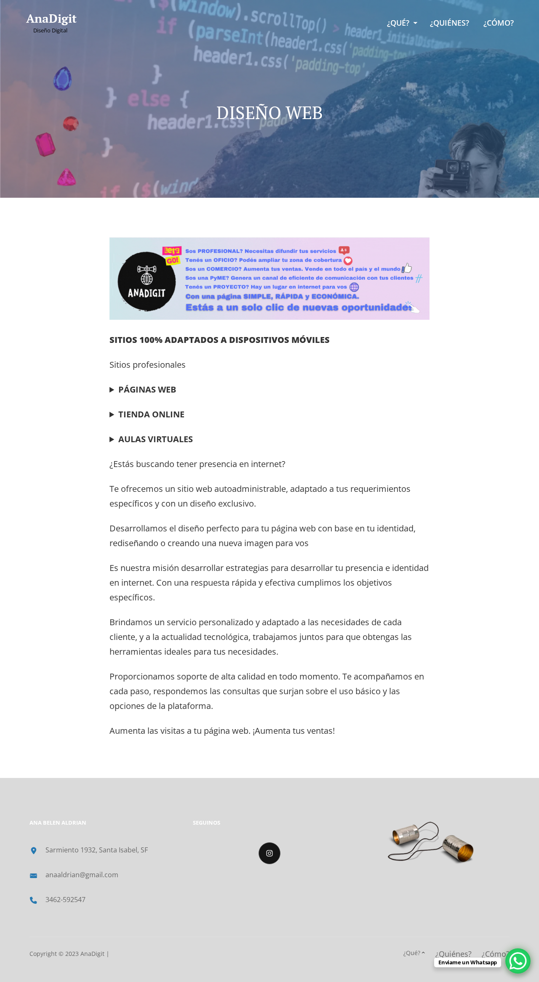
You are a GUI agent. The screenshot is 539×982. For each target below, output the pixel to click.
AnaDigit (51, 18)
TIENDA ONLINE (151, 414)
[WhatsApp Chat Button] (518, 961)
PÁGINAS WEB (147, 389)
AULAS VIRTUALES (155, 439)
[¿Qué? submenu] (415, 23)
